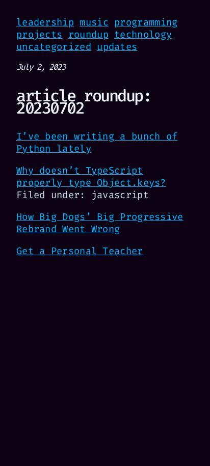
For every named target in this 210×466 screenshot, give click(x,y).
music (94, 22)
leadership (45, 22)
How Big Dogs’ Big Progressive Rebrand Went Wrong (99, 222)
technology (143, 34)
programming (145, 22)
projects (39, 34)
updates (117, 46)
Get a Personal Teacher (79, 250)
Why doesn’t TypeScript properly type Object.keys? (91, 176)
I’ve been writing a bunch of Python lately (96, 142)
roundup (88, 34)
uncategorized (53, 46)
